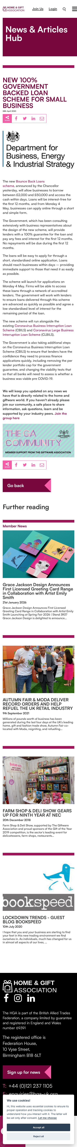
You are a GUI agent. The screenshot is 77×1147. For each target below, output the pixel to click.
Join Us (37, 9)
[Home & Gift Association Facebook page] (6, 998)
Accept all (38, 1127)
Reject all (38, 1136)
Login (53, 9)
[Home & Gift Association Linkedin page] (31, 998)
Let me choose (47, 1117)
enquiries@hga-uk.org (33, 1094)
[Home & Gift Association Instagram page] (18, 998)
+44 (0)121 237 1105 (30, 1086)
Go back (15, 485)
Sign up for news (23, 1072)
